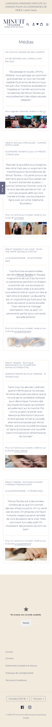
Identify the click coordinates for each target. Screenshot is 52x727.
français (37, 698)
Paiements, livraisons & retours (21, 665)
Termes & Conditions (16, 680)
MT (13, 715)
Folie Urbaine (20, 450)
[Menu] (47, 24)
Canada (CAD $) (17, 698)
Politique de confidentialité (19, 673)
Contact (10, 658)
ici (44, 111)
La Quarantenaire (22, 331)
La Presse (18, 218)
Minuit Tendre (25, 274)
